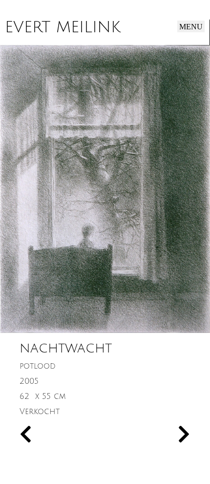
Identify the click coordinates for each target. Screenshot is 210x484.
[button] (191, 26)
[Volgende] (147, 435)
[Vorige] (62, 435)
